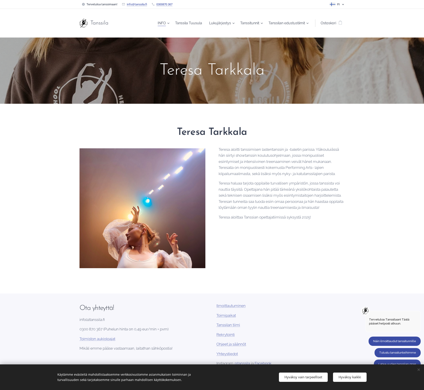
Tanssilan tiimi (228, 325)
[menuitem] (164, 23)
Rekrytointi (225, 334)
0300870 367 (164, 4)
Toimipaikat (226, 315)
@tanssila (242, 363)
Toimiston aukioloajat (97, 339)
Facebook (263, 363)
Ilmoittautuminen (231, 305)
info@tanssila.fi (137, 4)
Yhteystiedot (227, 354)
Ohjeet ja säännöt (231, 344)
